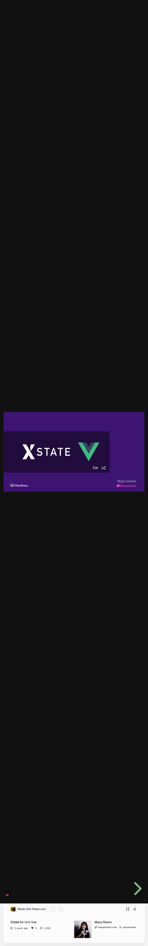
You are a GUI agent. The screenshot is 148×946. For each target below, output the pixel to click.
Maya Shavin (103, 922)
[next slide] (136, 888)
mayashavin (129, 927)
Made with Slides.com (32, 909)
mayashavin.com (107, 927)
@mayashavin (128, 485)
